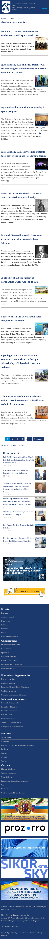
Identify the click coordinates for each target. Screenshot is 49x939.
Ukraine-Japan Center (9, 660)
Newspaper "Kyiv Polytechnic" (12, 727)
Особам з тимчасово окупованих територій (17, 745)
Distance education (8, 679)
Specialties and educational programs (14, 781)
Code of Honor (6, 777)
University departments (9, 637)
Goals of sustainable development (13, 793)
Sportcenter (5, 653)
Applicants (5, 741)
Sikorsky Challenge (8, 769)
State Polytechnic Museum (10, 645)
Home (3, 18)
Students (4, 753)
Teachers (4, 761)
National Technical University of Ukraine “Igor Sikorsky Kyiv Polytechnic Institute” (23, 7)
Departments (5, 621)
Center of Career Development (12, 665)
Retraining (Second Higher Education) (15, 687)
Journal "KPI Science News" (11, 723)
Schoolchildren (6, 737)
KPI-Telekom (6, 649)
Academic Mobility (8, 683)
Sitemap (9, 915)
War (2, 785)
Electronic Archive (8, 719)
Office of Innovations (9, 668)
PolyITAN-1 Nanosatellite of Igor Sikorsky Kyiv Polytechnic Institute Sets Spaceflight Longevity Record (18, 460)
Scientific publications (9, 707)
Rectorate (4, 613)
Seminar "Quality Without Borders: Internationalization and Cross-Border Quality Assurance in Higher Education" (17, 501)
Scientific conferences (9, 711)
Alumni (4, 757)
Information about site (21, 915)
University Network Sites (10, 703)
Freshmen (4, 749)
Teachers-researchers (8, 773)
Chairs (3, 633)
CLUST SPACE (7, 789)
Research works (6, 715)
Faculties (4, 629)
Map (2, 915)
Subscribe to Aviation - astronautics (13, 445)
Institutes (4, 625)
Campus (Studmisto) (8, 657)
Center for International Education (13, 695)
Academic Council (7, 617)
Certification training (8, 691)
